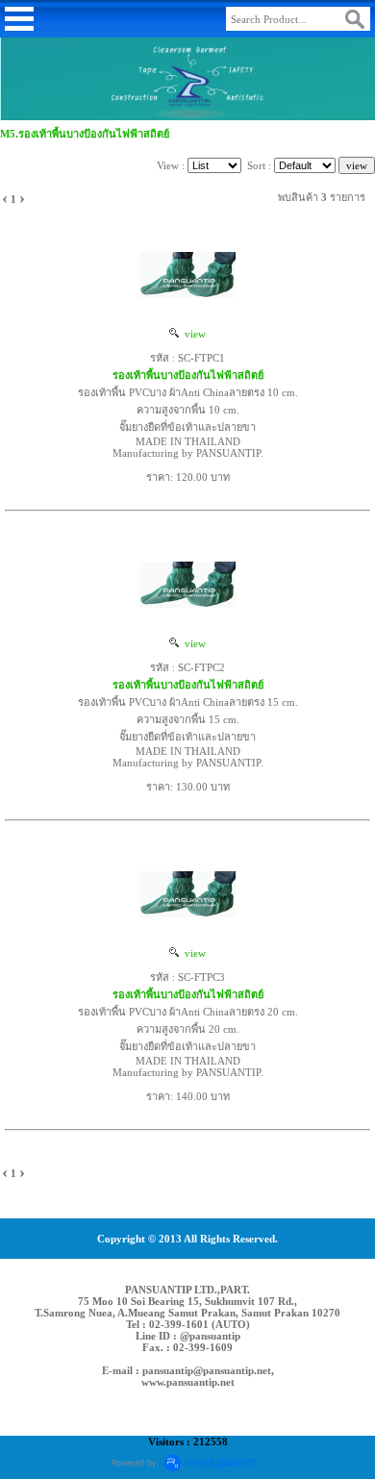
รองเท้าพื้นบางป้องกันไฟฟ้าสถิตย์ (187, 375)
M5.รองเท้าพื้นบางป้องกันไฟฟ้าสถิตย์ (84, 133)
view (192, 333)
